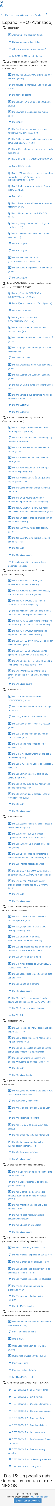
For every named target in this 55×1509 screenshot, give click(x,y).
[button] (2, 2)
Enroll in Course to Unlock (28, 1500)
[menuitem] (2, 6)
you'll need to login (39, 1496)
